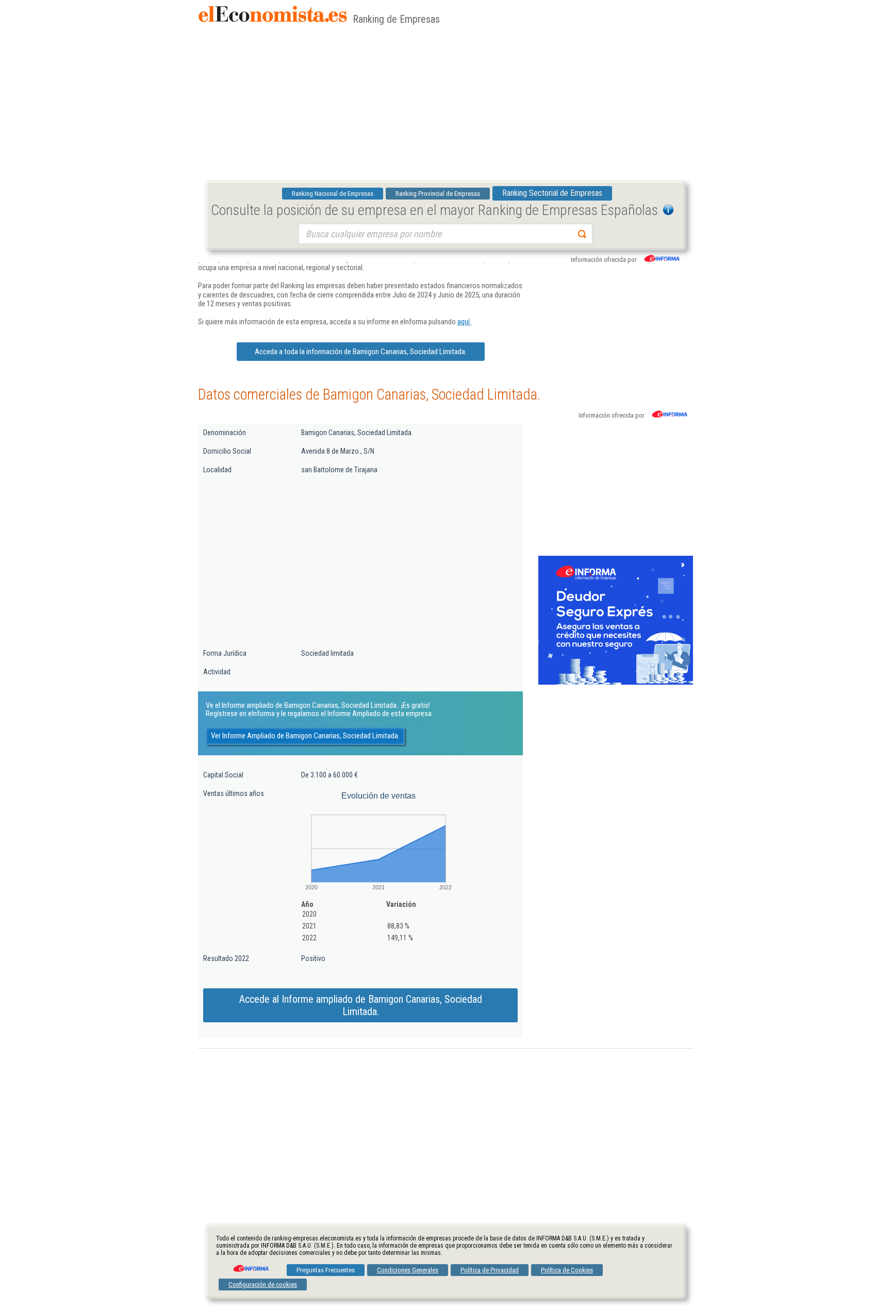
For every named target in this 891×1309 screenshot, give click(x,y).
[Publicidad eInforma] (615, 682)
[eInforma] (250, 1265)
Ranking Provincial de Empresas (437, 193)
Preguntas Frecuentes (325, 1270)
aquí (464, 321)
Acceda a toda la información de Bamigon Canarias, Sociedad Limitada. (361, 351)
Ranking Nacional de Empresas (332, 193)
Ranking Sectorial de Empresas (552, 193)
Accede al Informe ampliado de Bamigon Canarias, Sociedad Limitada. (360, 1005)
